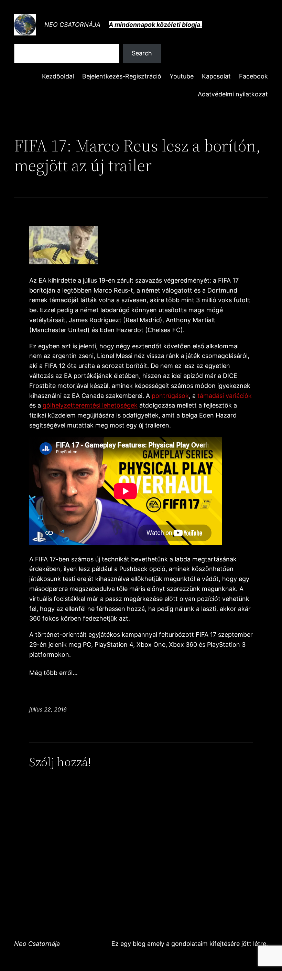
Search (142, 53)
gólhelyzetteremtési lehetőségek (90, 405)
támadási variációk (224, 395)
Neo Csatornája (72, 24)
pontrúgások (170, 395)
